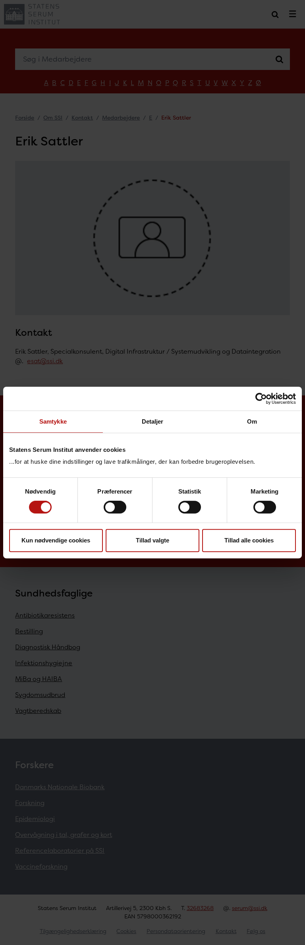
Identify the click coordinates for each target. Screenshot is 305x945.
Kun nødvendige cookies (55, 540)
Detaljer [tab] (153, 421)
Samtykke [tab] (53, 421)
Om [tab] (252, 421)
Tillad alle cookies (249, 540)
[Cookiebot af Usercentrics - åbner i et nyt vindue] (261, 399)
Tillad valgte (152, 540)
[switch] (115, 507)
